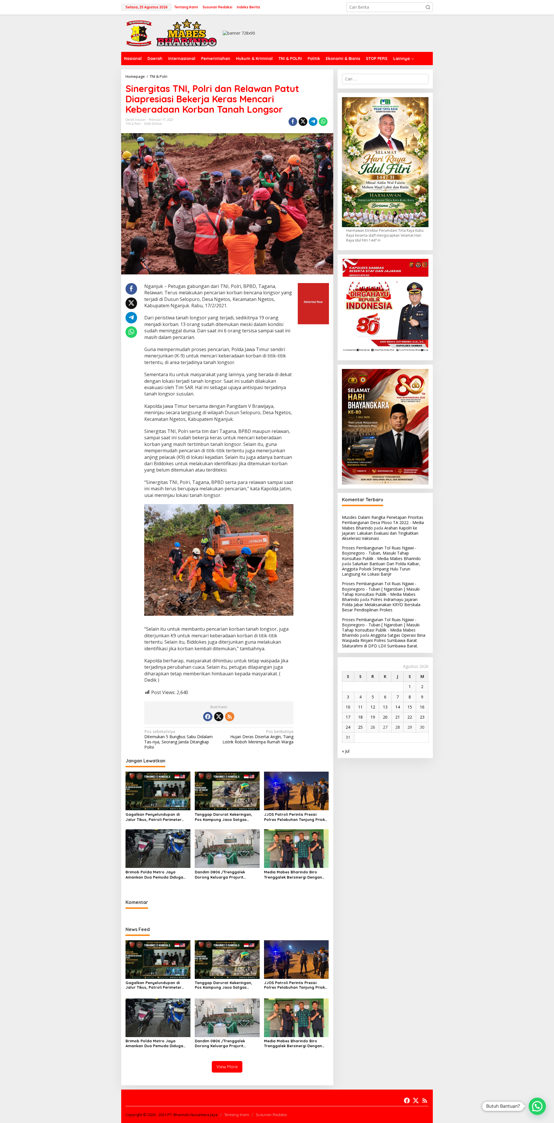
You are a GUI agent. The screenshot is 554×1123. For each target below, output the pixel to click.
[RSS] (229, 716)
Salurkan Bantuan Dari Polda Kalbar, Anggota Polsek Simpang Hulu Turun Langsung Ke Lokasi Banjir (381, 569)
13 (385, 707)
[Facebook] (207, 716)
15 (409, 707)
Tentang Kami (236, 1114)
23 (422, 717)
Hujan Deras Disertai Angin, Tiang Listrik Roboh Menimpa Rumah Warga (257, 737)
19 (372, 717)
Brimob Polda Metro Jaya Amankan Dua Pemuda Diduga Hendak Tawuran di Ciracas (154, 875)
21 (397, 717)
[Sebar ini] (293, 121)
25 (360, 727)
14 (397, 707)
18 (360, 717)
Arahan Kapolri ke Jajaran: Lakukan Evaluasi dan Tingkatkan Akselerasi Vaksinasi (380, 533)
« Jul (345, 751)
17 (348, 717)
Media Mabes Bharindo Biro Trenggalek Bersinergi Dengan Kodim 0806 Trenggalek (293, 875)
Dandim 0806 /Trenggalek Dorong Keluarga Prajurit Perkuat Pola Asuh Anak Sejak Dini (227, 875)
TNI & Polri (133, 124)
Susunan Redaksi (271, 1114)
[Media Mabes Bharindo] (171, 32)
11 (360, 707)
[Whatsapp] (323, 121)
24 (348, 727)
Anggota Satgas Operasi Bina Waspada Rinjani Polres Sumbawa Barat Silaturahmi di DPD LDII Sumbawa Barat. (383, 641)
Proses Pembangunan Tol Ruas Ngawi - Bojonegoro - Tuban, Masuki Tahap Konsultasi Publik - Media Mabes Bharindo (381, 553)
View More (227, 1066)
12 (372, 707)
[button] (428, 7)
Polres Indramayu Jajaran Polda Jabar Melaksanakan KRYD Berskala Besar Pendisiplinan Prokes (381, 605)
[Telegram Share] (313, 121)
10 (348, 707)
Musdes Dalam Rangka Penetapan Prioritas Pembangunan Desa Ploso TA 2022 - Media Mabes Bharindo (383, 523)
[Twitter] (218, 716)
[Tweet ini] (303, 121)
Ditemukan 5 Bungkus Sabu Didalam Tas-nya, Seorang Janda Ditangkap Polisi (178, 739)
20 (385, 717)
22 (409, 717)
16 (422, 707)
